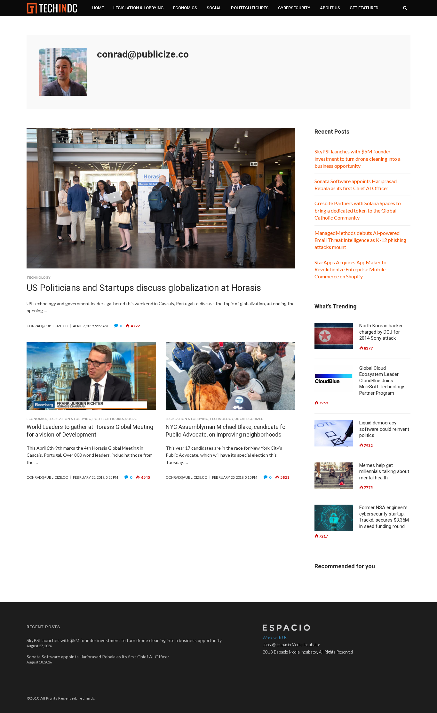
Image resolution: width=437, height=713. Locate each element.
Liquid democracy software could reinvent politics (384, 429)
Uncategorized (249, 419)
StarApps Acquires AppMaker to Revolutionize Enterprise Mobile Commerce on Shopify (350, 269)
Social (214, 7)
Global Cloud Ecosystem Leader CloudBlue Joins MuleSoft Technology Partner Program (381, 380)
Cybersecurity (294, 7)
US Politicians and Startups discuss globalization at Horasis (144, 288)
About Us (330, 7)
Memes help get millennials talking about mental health (384, 471)
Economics (185, 7)
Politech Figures (249, 7)
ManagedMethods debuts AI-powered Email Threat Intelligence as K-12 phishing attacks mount (360, 240)
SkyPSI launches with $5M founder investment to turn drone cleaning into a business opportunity (357, 158)
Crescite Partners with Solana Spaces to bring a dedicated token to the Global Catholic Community (357, 210)
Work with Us (275, 637)
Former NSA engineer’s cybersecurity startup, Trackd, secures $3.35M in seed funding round (384, 517)
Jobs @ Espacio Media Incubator (291, 644)
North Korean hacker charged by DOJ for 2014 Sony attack (381, 332)
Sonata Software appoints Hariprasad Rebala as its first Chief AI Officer (98, 656)
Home (98, 7)
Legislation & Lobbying (138, 7)
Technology (39, 277)
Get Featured (364, 7)
